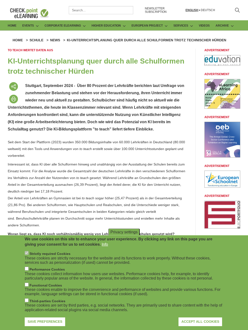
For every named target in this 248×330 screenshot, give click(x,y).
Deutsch (208, 10)
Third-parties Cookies (47, 301)
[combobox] (101, 10)
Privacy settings (124, 232)
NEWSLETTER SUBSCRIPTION (156, 10)
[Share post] (13, 86)
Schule (36, 40)
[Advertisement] (222, 64)
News (55, 40)
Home (12, 25)
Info (105, 244)
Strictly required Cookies (50, 254)
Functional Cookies (46, 285)
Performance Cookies (47, 269)
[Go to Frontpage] (33, 13)
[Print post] (13, 99)
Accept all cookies (200, 321)
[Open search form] (237, 10)
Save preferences (45, 321)
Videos (204, 25)
